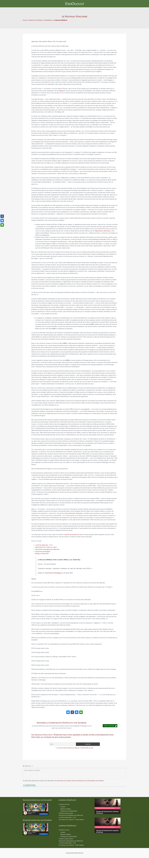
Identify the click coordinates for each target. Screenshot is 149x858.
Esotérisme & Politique (36, 20)
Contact (62, 807)
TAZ (54, 41)
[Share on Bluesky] (68, 712)
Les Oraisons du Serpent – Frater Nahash (71, 819)
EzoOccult (74, 3)
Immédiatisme (48, 20)
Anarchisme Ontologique (42, 551)
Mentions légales (65, 809)
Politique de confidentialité (68, 811)
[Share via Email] (81, 712)
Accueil (25, 20)
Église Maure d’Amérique (102, 231)
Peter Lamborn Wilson (45, 41)
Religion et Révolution (42, 553)
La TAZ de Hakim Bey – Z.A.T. (44, 545)
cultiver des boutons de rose (73, 534)
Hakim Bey (34, 41)
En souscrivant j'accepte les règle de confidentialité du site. (75, 748)
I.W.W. (72, 426)
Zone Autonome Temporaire (97, 239)
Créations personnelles (66, 813)
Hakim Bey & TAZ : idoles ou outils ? (46, 547)
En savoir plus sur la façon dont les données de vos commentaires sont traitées (79, 780)
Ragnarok (62, 90)
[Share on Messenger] (76, 712)
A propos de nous (64, 804)
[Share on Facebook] (72, 712)
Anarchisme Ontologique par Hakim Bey (47, 549)
